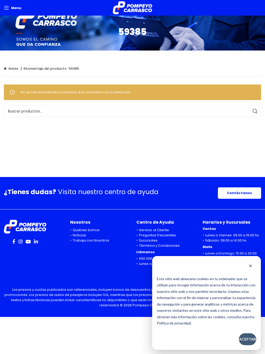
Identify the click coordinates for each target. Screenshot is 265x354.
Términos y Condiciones (159, 245)
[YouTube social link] (28, 241)
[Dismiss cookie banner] (250, 266)
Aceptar (247, 339)
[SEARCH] (255, 111)
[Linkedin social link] (36, 241)
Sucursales (148, 240)
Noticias (79, 235)
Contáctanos (239, 192)
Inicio (13, 68)
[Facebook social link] (14, 241)
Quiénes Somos (86, 230)
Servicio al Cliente (154, 230)
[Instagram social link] (20, 241)
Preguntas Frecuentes (157, 235)
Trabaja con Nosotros (91, 240)
